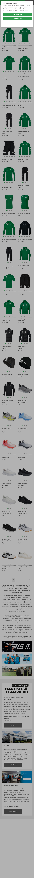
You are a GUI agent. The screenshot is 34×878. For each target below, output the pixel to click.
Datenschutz (13, 25)
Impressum (21, 25)
